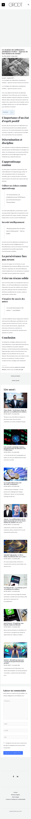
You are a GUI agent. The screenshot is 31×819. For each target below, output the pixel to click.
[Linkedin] (17, 776)
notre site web (19, 369)
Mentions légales (15, 794)
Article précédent (15, 376)
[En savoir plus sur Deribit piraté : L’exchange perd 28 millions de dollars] (15, 579)
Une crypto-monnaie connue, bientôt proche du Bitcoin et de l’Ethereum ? (15, 448)
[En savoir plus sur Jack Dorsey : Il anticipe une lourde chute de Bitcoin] (15, 615)
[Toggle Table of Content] (11, 112)
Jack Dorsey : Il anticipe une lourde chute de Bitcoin (14, 624)
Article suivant (15, 380)
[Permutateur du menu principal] (3, 4)
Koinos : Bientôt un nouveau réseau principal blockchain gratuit (14, 661)
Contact (16, 792)
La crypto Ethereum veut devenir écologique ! (12, 483)
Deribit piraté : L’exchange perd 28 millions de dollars (15, 588)
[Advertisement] (15, 25)
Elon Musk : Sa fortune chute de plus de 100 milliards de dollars (15, 411)
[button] (28, 5)
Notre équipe (15, 797)
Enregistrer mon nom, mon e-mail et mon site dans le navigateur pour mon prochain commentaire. (15, 745)
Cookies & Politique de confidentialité (15, 799)
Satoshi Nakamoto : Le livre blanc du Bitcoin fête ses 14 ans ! (15, 556)
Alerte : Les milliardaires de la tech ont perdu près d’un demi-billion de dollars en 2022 (15, 520)
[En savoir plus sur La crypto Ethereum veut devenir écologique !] (15, 474)
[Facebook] (13, 776)
